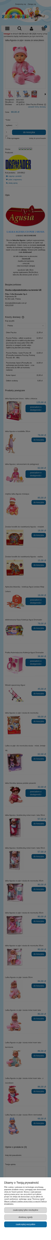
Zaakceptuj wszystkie (25, 1224)
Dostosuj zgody (26, 1217)
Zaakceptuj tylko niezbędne (25, 1210)
